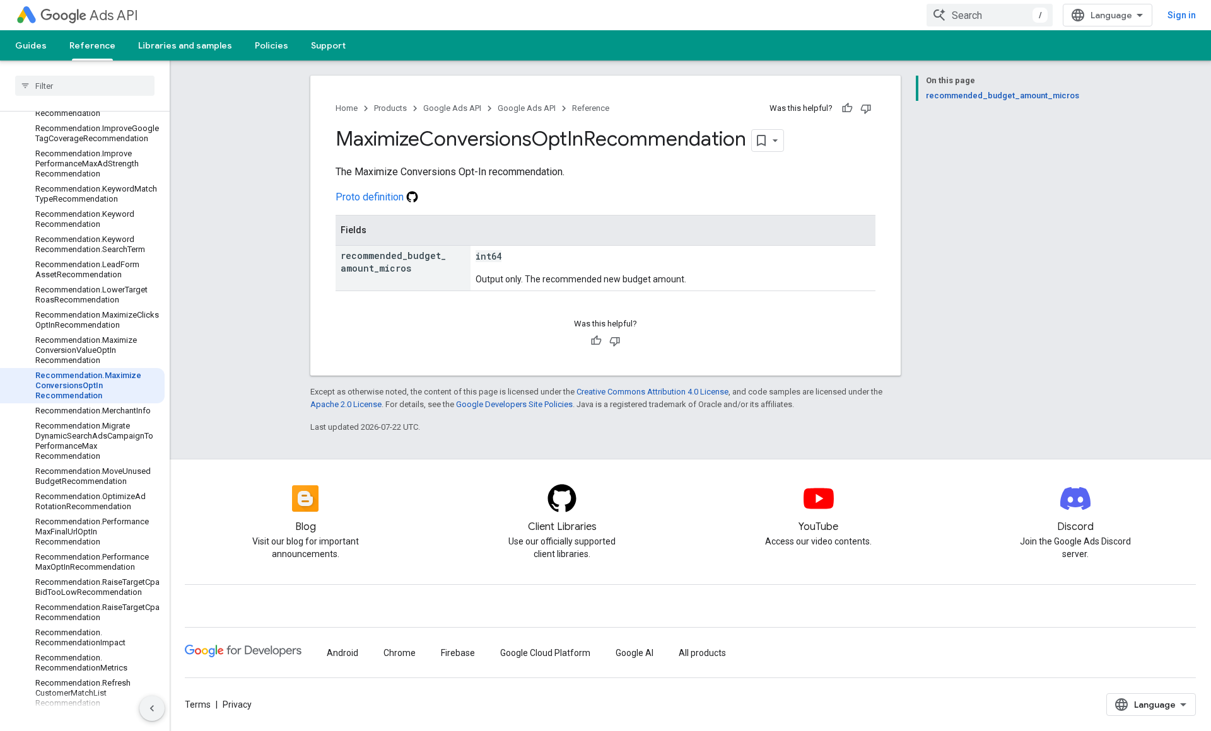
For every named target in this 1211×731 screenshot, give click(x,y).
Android (342, 653)
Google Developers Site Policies (514, 404)
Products (390, 108)
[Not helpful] (866, 108)
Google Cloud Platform (545, 653)
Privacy (237, 704)
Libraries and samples (185, 45)
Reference (92, 45)
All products (702, 653)
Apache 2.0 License (346, 404)
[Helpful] (847, 108)
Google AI (634, 653)
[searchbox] (85, 86)
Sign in (1181, 15)
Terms (198, 704)
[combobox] (990, 15)
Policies (271, 45)
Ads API (114, 15)
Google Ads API (452, 108)
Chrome (399, 653)
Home (347, 108)
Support (328, 45)
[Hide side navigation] (152, 708)
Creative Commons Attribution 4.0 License (652, 391)
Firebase (458, 653)
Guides (31, 45)
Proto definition (371, 197)
